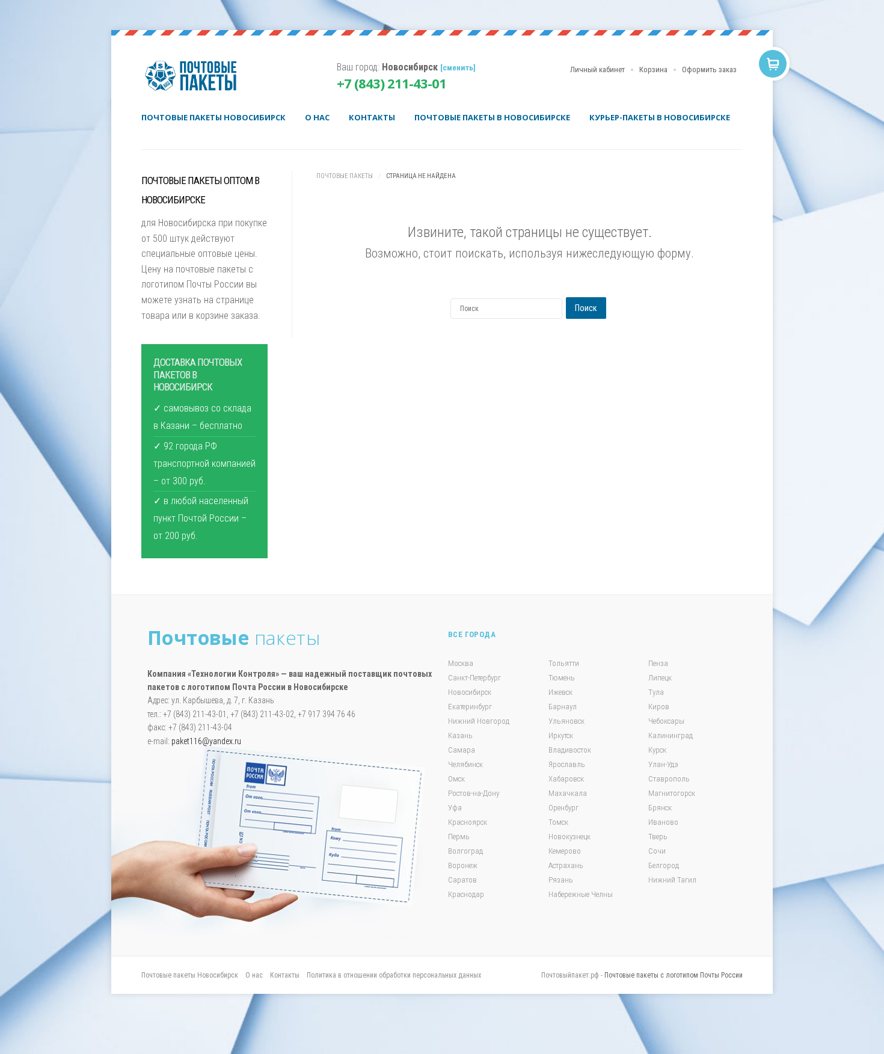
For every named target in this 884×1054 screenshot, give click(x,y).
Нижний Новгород (478, 721)
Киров (658, 706)
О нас (317, 117)
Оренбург (563, 807)
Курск (657, 749)
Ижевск (560, 692)
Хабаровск (566, 778)
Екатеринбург (470, 706)
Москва (460, 663)
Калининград (670, 735)
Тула (656, 692)
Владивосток (569, 749)
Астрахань (565, 865)
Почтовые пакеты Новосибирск (213, 117)
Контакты (372, 117)
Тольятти (563, 663)
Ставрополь (669, 778)
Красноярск (467, 822)
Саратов (462, 879)
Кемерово (564, 850)
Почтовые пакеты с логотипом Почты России (673, 975)
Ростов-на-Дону (473, 793)
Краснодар (466, 894)
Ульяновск (566, 721)
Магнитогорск (671, 793)
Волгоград (465, 850)
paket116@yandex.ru (206, 741)
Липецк (660, 677)
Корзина (653, 69)
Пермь (459, 836)
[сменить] (458, 67)
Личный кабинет (597, 69)
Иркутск (560, 735)
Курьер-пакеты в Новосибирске (659, 117)
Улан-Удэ (663, 764)
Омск (456, 778)
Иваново (663, 822)
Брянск (660, 807)
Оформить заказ (709, 69)
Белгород (663, 865)
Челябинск (465, 764)
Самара (461, 749)
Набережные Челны (580, 894)
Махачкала (567, 793)
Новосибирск (469, 692)
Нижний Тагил (672, 879)
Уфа (455, 807)
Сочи (657, 850)
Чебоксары (666, 721)
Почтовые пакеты (195, 76)
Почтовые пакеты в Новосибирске (492, 117)
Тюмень (561, 677)
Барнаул (562, 706)
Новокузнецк (569, 836)
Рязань (560, 879)
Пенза (658, 663)
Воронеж (462, 865)
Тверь (658, 836)
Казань (460, 735)
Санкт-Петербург (474, 677)
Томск (558, 822)
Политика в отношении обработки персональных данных (394, 975)
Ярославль (566, 764)
